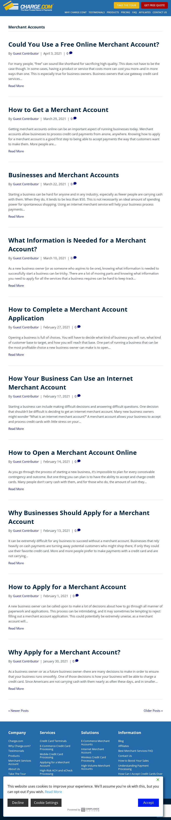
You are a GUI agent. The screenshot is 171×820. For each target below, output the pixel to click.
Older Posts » (153, 710)
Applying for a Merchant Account (55, 763)
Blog (121, 741)
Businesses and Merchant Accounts (63, 175)
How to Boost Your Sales (133, 760)
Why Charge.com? (76, 12)
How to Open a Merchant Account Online (72, 452)
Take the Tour (126, 5)
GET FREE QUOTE (154, 5)
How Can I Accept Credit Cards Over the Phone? (140, 775)
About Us (14, 769)
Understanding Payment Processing (133, 767)
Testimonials (97, 12)
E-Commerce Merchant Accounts (95, 742)
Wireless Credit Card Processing (93, 758)
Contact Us (160, 12)
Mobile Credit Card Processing (51, 755)
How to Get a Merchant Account (58, 109)
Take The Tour (17, 774)
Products (113, 12)
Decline (18, 802)
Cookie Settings (46, 802)
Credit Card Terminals (53, 741)
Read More (16, 86)
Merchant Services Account (19, 762)
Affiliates (145, 12)
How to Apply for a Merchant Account (67, 586)
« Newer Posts (18, 710)
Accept (148, 802)
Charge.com (15, 741)
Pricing (125, 12)
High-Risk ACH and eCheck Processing (56, 772)
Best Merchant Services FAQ (135, 751)
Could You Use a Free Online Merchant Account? (83, 44)
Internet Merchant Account (92, 750)
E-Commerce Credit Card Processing (55, 747)
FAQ (134, 12)
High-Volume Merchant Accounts (95, 767)
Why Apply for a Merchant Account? (64, 652)
